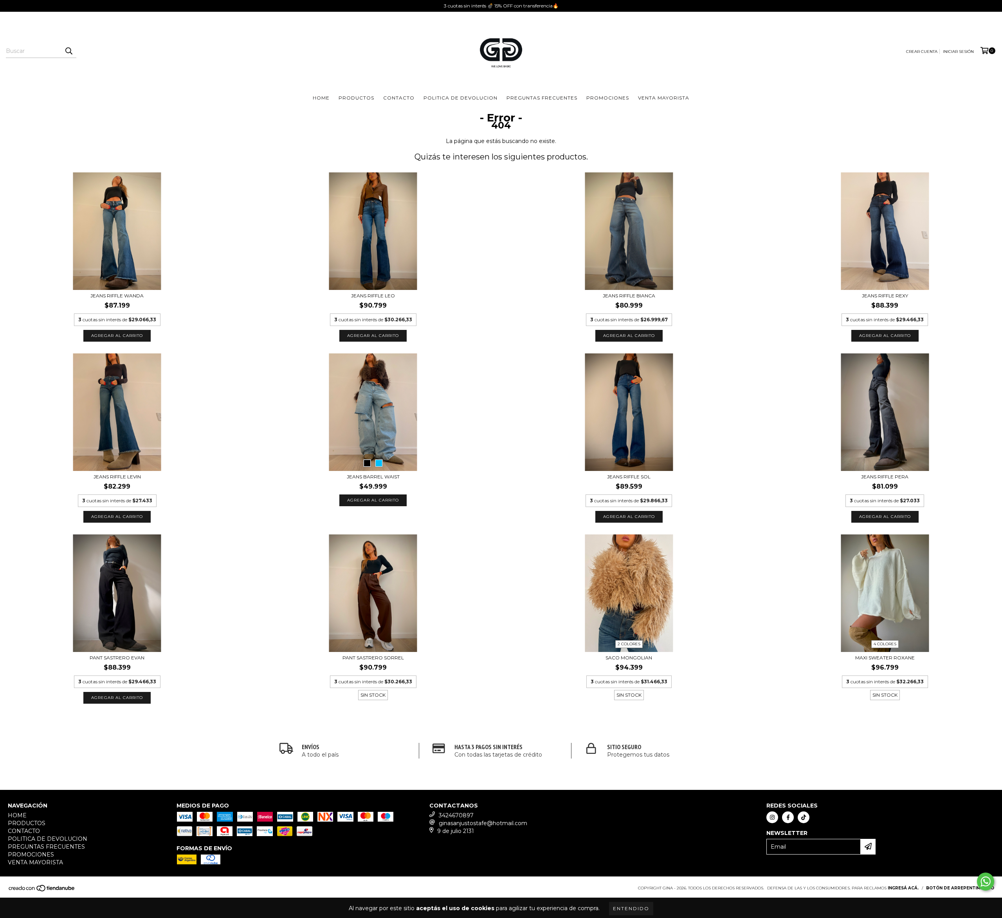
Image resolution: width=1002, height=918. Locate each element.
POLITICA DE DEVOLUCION (460, 98)
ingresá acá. (903, 888)
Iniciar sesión (958, 51)
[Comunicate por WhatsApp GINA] (985, 882)
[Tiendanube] (42, 890)
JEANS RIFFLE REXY (885, 296)
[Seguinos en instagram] (772, 817)
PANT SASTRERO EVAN (117, 658)
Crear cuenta (921, 51)
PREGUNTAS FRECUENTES (541, 98)
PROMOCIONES (607, 98)
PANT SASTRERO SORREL (373, 658)
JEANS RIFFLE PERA (884, 477)
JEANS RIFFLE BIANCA (629, 296)
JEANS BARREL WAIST (373, 477)
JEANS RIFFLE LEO (373, 296)
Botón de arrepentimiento (960, 888)
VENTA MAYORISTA (663, 98)
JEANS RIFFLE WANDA (117, 296)
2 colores (629, 643)
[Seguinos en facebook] (788, 817)
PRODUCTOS (356, 98)
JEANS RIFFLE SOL (629, 477)
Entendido (631, 908)
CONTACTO (398, 98)
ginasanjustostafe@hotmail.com (483, 823)
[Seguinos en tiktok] (803, 817)
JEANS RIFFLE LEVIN (117, 477)
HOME (321, 98)
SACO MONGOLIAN (629, 658)
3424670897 (456, 815)
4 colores (885, 643)
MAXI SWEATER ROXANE (885, 658)
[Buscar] (68, 51)
